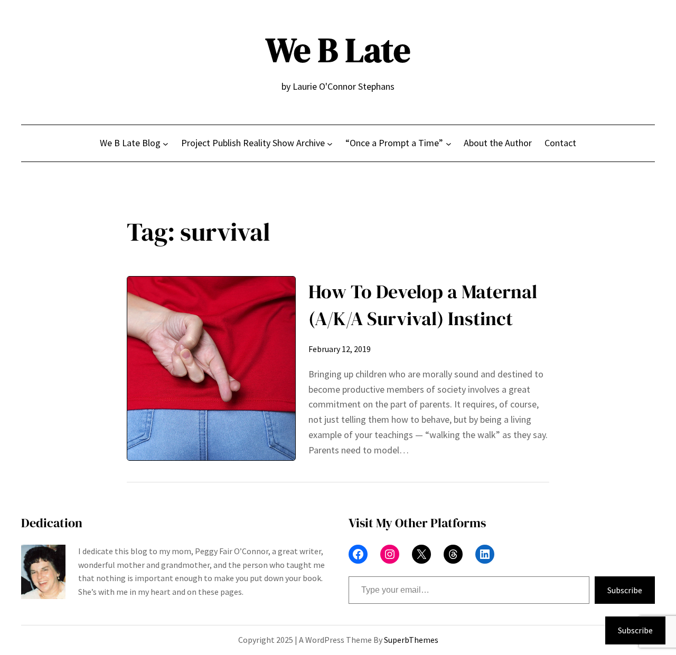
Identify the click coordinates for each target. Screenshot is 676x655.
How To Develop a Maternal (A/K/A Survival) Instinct (422, 305)
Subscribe (624, 590)
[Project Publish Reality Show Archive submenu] (330, 143)
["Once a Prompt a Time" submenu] (449, 143)
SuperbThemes (411, 639)
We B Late (338, 50)
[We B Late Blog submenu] (165, 143)
